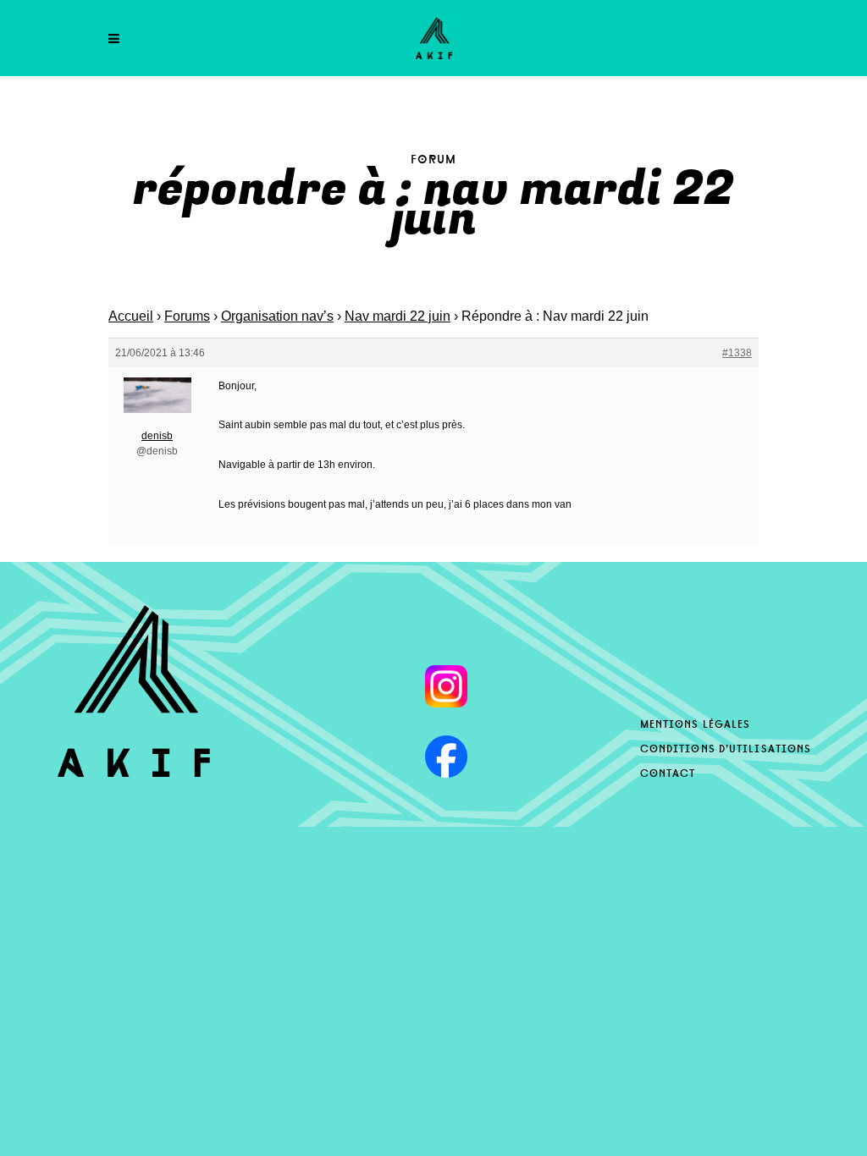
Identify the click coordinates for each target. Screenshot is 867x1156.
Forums (187, 316)
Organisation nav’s (277, 316)
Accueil (130, 316)
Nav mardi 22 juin (397, 316)
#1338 (737, 353)
